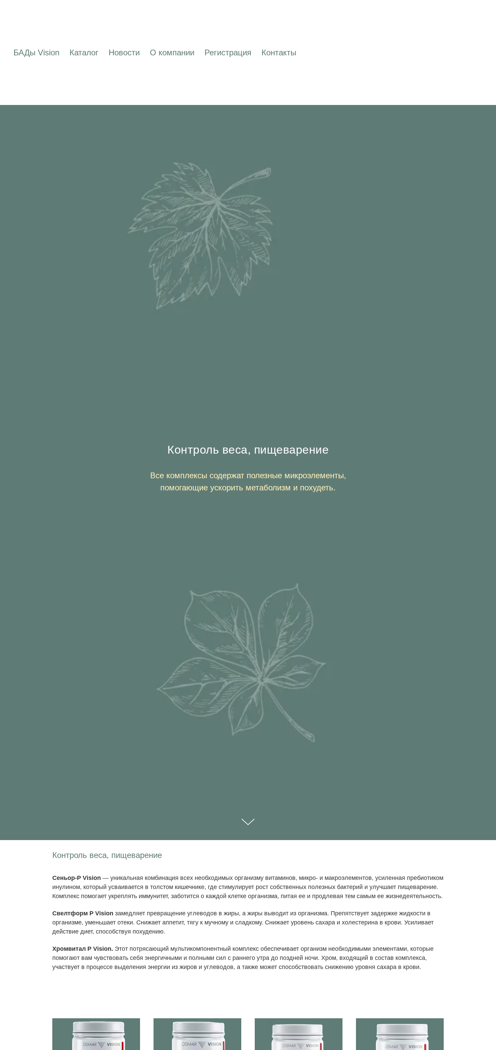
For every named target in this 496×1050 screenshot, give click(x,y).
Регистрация (227, 52)
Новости (124, 52)
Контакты (278, 52)
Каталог (84, 52)
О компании (172, 52)
